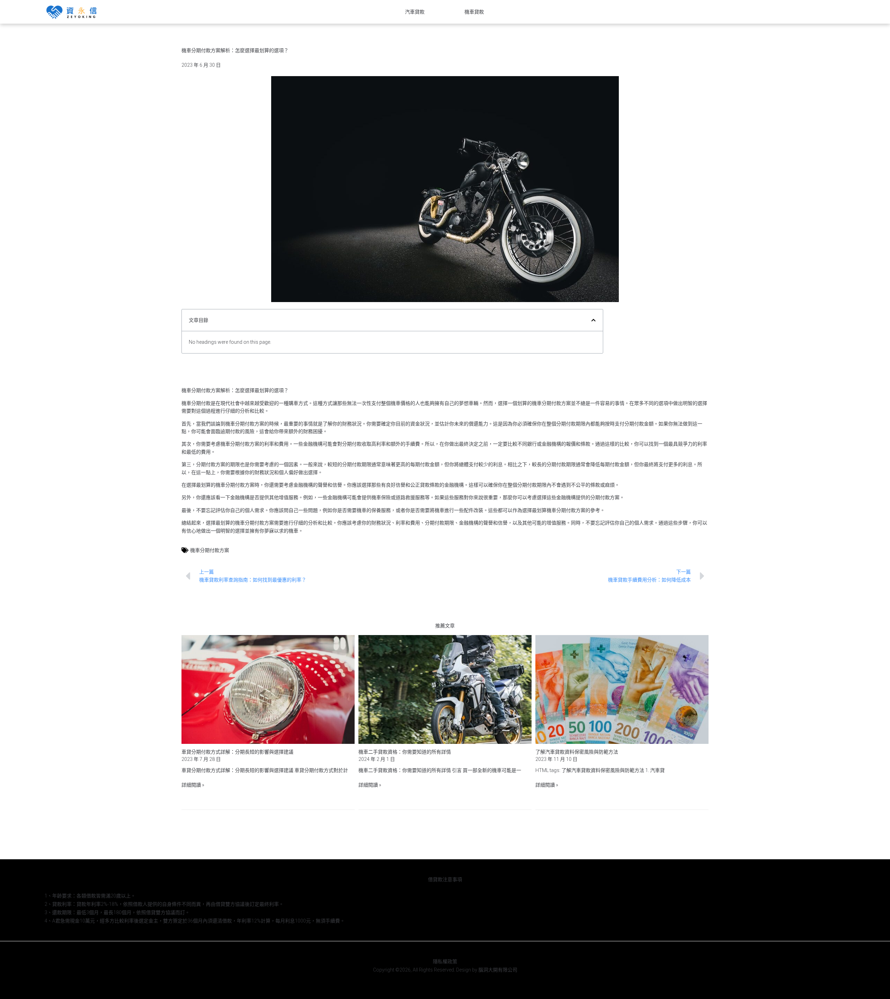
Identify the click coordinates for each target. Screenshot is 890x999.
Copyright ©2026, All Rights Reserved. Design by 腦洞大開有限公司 (445, 970)
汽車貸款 (414, 12)
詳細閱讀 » (192, 785)
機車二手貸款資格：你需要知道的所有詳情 (404, 752)
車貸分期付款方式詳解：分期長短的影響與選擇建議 (237, 752)
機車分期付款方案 (209, 550)
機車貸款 (474, 12)
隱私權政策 (445, 961)
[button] (593, 320)
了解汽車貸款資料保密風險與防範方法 (576, 752)
